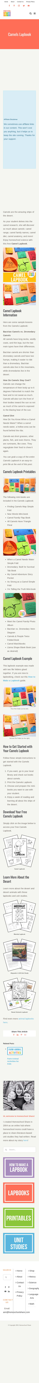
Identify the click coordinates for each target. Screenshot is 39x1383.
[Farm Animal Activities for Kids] (15, 1051)
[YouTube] (5, 1291)
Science (32, 1282)
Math (32, 1304)
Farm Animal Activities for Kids (13, 1061)
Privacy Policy (19, 1294)
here (25, 1140)
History (32, 1277)
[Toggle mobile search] (31, 13)
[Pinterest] (9, 1287)
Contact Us (19, 1284)
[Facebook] (5, 1287)
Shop (31, 1271)
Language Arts (32, 1296)
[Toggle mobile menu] (35, 13)
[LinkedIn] (9, 1291)
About (19, 1277)
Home (19, 1271)
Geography (32, 1288)
